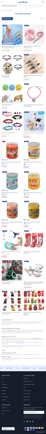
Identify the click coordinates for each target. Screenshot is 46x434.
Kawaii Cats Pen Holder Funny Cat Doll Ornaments (34, 132)
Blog (25, 387)
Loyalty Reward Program (29, 384)
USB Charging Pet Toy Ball (7, 104)
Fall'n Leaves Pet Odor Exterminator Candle (32, 192)
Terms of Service (27, 390)
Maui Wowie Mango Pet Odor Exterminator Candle (12, 222)
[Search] (3, 5)
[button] (43, 2)
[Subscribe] (42, 412)
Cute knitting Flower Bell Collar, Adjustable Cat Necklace (33, 76)
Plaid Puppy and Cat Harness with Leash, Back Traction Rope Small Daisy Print (11, 47)
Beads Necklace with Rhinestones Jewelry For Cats (34, 104)
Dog (3, 378)
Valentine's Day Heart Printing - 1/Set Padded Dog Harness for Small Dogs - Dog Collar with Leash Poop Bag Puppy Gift (33, 283)
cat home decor (37, 338)
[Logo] (23, 2)
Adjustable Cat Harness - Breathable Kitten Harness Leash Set (32, 47)
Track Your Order (6, 410)
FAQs (3, 413)
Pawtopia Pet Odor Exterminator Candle (10, 192)
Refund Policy (27, 399)
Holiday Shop (5, 387)
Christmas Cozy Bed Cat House (8, 282)
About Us (26, 378)
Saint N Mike (41, 432)
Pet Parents (4, 384)
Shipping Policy (27, 396)
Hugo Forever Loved (28, 381)
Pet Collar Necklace (5, 75)
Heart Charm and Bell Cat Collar (8, 132)
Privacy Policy (27, 393)
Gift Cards (4, 399)
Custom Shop (5, 396)
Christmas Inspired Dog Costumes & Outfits (32, 312)
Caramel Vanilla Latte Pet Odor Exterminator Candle (32, 163)
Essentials (4, 390)
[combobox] (23, 5)
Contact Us (4, 407)
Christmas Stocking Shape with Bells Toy (32, 251)
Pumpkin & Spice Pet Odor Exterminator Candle (11, 162)
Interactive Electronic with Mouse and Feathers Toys (11, 252)
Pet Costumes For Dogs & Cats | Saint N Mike (11, 312)
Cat (2, 381)
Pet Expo (4, 393)
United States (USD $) (7, 429)
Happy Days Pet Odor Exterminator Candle (32, 222)
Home (3, 10)
